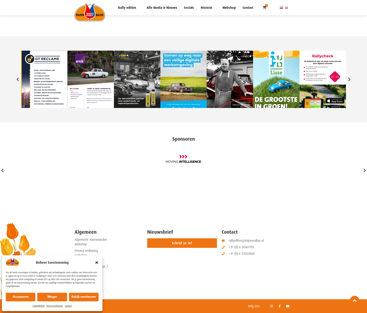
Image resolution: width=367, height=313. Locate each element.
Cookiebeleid (38, 305)
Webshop (229, 8)
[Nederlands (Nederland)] (281, 8)
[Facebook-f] (280, 306)
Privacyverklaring (54, 305)
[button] (97, 262)
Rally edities (127, 8)
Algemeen (86, 232)
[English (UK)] (286, 8)
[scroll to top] (354, 300)
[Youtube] (288, 306)
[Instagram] (272, 306)
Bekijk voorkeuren (83, 297)
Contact (68, 305)
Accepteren (21, 297)
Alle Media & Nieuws (162, 8)
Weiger (52, 297)
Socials (189, 8)
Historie (206, 8)
